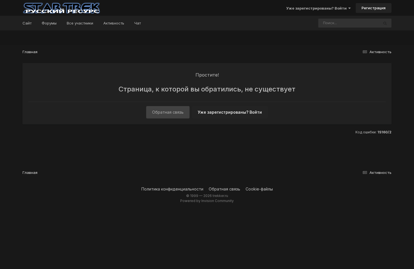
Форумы (49, 23)
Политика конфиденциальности (172, 189)
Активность (113, 23)
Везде (366, 23)
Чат (137, 23)
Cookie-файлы (259, 189)
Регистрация (374, 8)
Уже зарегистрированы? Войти (317, 8)
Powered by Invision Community (207, 201)
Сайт (27, 23)
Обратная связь (168, 112)
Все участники (80, 23)
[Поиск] (385, 23)
